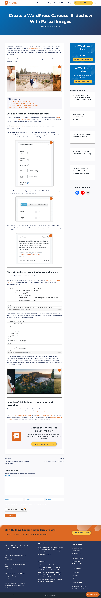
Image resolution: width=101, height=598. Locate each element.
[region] (34, 298)
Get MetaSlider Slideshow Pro (83, 3)
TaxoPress (75, 575)
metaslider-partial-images (13, 309)
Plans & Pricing (76, 561)
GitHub (28, 309)
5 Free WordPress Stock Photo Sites (54, 460)
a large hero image (40, 411)
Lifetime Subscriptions (78, 564)
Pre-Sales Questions (77, 558)
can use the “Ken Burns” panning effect (20, 415)
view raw (59, 309)
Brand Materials (76, 551)
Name (7, 499)
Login (70, 3)
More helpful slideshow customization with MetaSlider (24, 105)
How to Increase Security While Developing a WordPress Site (17, 461)
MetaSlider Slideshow (34, 434)
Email (28, 499)
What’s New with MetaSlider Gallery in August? (80, 117)
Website (48, 499)
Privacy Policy (15, 595)
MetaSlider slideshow (19, 126)
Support (57, 3)
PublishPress (75, 572)
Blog (63, 3)
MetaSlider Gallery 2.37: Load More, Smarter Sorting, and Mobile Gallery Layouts (82, 97)
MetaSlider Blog (76, 553)
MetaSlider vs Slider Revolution (80, 589)
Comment (8, 475)
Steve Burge (46, 26)
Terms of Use (8, 595)
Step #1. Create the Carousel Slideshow (20, 101)
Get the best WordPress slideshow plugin (20, 107)
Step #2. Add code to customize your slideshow (22, 103)
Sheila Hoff (41, 561)
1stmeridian (41, 543)
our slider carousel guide (35, 48)
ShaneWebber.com (32, 59)
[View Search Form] (95, 3)
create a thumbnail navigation (44, 415)
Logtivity (74, 578)
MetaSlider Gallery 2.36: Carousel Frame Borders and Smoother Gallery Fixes (82, 171)
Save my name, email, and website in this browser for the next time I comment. (26, 504)
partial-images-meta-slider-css (15, 352)
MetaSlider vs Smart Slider (79, 586)
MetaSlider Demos (77, 548)
